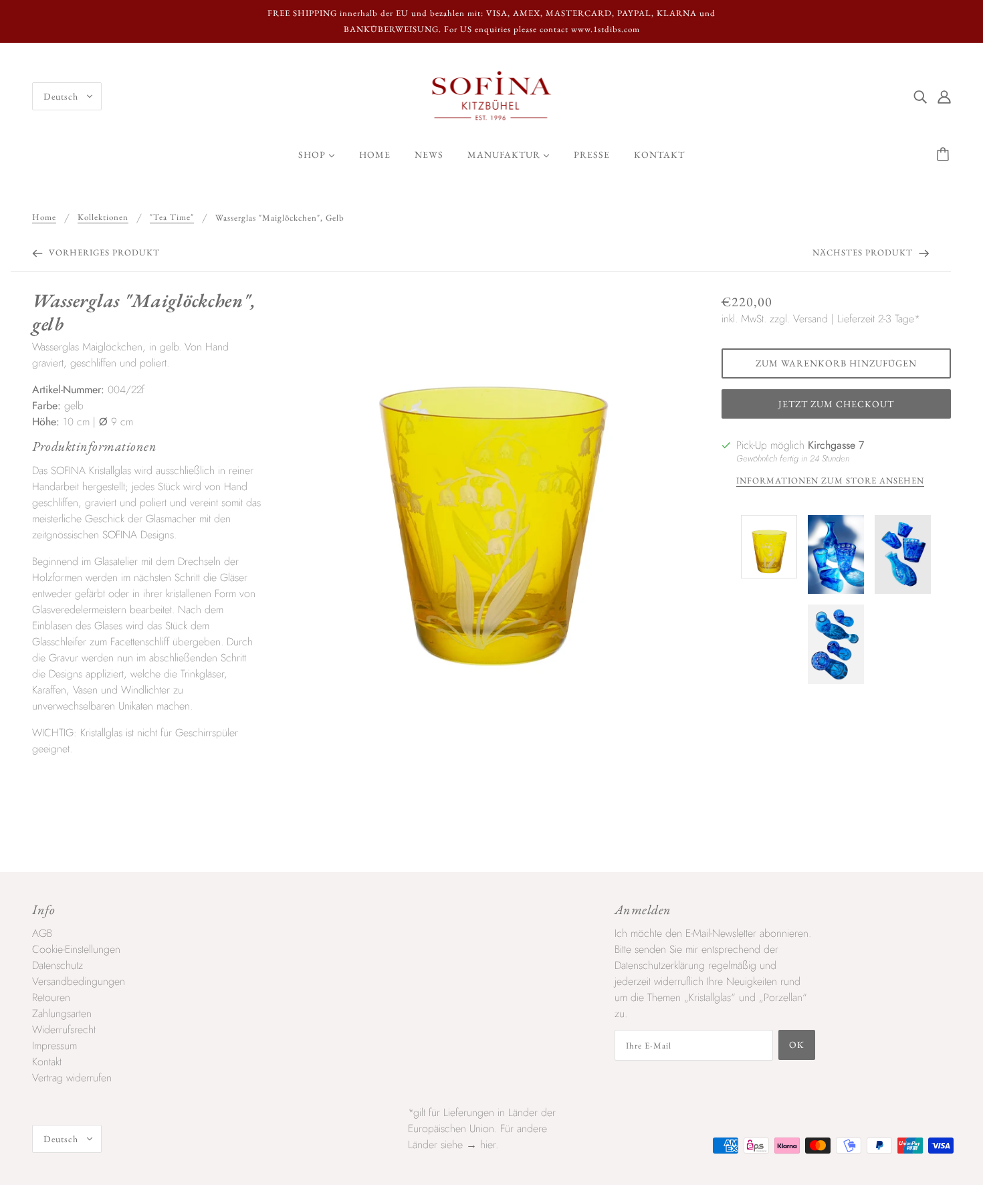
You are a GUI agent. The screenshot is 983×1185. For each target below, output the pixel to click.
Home (44, 218)
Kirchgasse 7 (836, 445)
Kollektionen (103, 218)
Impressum (54, 1045)
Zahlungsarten (62, 1013)
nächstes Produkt (863, 252)
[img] (920, 96)
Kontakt (47, 1061)
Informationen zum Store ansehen (830, 481)
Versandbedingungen (78, 981)
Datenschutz (57, 965)
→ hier (481, 1144)
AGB (42, 933)
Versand (810, 318)
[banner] (492, 95)
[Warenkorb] (945, 154)
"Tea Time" (172, 218)
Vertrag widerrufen (72, 1077)
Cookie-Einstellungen (76, 949)
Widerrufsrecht (64, 1029)
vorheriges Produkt (103, 252)
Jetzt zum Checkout (836, 404)
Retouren (51, 997)
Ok (796, 1045)
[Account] (944, 96)
